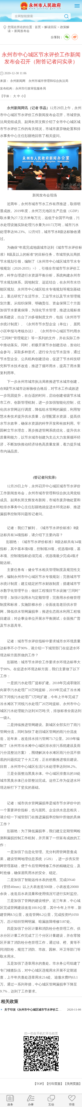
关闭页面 (73, 1083)
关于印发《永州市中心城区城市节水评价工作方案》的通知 (41, 1009)
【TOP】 (39, 1083)
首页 (38, 27)
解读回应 (50, 27)
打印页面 (54, 1083)
